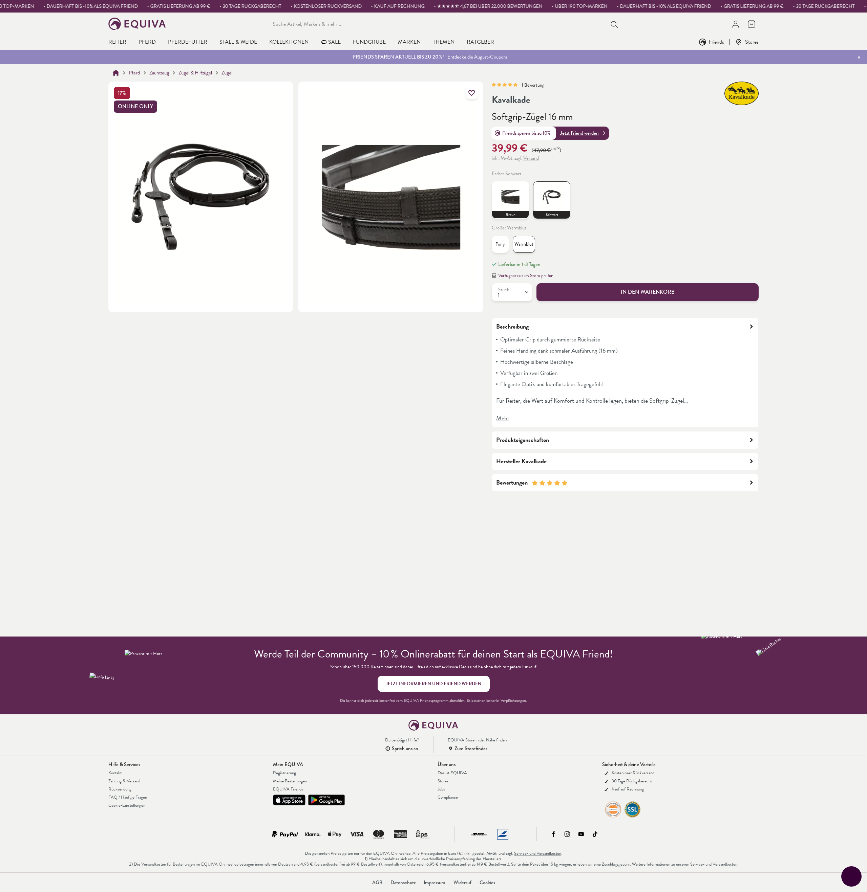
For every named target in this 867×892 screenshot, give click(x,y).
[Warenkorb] (751, 24)
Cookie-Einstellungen (126, 805)
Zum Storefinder (470, 748)
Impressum (434, 882)
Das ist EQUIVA (452, 773)
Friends (716, 41)
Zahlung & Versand (124, 781)
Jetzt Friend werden (579, 133)
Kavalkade (511, 99)
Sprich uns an (405, 748)
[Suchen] (615, 24)
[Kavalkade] (741, 93)
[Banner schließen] (859, 57)
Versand (531, 158)
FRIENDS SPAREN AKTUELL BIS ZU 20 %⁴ (398, 56)
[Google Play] (326, 800)
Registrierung (284, 773)
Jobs (441, 789)
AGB (377, 882)
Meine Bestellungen (290, 781)
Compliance (448, 797)
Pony (500, 244)
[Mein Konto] (735, 24)
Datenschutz (403, 882)
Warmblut (523, 244)
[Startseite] (115, 72)
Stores (752, 41)
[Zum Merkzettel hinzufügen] (472, 93)
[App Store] (289, 800)
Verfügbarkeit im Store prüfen (525, 275)
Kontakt (115, 773)
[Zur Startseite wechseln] (137, 24)
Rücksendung (119, 789)
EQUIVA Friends (288, 789)
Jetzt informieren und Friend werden (434, 684)
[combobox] (440, 24)
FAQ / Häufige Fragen (127, 797)
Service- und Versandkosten (537, 853)
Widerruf (462, 882)
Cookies (487, 882)
